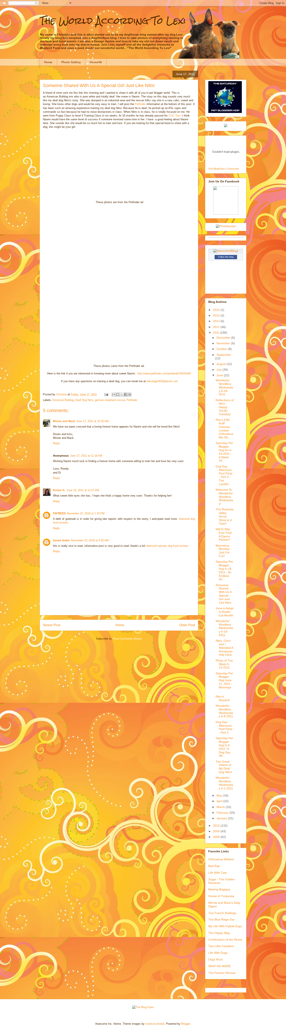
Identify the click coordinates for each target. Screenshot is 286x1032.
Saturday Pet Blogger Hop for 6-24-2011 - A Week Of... (224, 451)
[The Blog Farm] (143, 1007)
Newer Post (51, 625)
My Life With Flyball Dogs (225, 926)
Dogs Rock (215, 959)
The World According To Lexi (113, 21)
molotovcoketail (154, 1023)
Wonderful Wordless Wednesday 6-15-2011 (224, 628)
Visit (223, 168)
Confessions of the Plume (225, 939)
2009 (216, 831)
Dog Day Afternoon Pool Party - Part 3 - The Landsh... (224, 475)
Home (48, 62)
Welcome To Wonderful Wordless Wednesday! (224, 496)
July (219, 369)
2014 (216, 315)
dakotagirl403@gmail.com (162, 381)
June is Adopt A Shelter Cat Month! (224, 612)
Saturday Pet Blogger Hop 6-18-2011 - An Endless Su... (224, 570)
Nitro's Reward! (223, 698)
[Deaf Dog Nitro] (225, 126)
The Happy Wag (219, 933)
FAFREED (59, 513)
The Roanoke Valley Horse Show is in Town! (225, 516)
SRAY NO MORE (219, 966)
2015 (216, 309)
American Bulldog (63, 400)
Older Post (187, 625)
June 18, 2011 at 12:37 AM (83, 490)
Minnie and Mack (64, 421)
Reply (56, 443)
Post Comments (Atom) (127, 638)
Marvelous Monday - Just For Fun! (223, 551)
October (222, 349)
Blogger (185, 1023)
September (223, 354)
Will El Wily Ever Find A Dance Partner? (224, 534)
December (223, 337)
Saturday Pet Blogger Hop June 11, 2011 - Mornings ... (224, 682)
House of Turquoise (221, 896)
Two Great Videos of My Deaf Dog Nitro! (224, 767)
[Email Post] (106, 394)
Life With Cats (217, 872)
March (221, 807)
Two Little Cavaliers (221, 946)
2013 (216, 321)
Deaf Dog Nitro (84, 400)
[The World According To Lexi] (225, 213)
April (219, 801)
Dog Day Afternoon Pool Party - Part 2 (224, 727)
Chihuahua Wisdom (221, 859)
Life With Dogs (218, 952)
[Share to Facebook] (126, 394)
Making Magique (219, 889)
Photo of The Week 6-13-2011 (224, 664)
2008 (216, 837)
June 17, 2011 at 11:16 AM (86, 455)
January (222, 818)
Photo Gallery (71, 62)
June (220, 375)
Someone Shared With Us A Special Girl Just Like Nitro (223, 593)
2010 (216, 825)
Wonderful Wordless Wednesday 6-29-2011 (224, 387)
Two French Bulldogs (222, 913)
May (219, 795)
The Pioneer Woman (222, 972)
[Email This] (114, 394)
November (223, 343)
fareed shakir (61, 540)
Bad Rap (214, 866)
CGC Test (174, 115)
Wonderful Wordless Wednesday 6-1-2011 (224, 783)
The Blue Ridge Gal (221, 919)
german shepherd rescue (110, 400)
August (221, 364)
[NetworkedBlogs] (225, 250)
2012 (216, 327)
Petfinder (140, 104)
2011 (216, 332)
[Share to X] (122, 394)
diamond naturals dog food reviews (167, 545)
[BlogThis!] (118, 394)
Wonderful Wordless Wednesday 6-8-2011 (224, 711)
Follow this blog (225, 257)
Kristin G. (59, 490)
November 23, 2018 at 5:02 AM (90, 540)
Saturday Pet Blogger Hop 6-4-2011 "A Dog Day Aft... (224, 746)
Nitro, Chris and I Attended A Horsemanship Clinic (224, 647)
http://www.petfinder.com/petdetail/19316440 (164, 373)
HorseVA (96, 62)
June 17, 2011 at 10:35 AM (92, 421)
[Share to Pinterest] (130, 394)
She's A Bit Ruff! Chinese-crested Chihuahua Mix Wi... (224, 428)
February (222, 812)
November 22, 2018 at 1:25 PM (85, 513)
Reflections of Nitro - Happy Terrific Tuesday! (225, 407)
